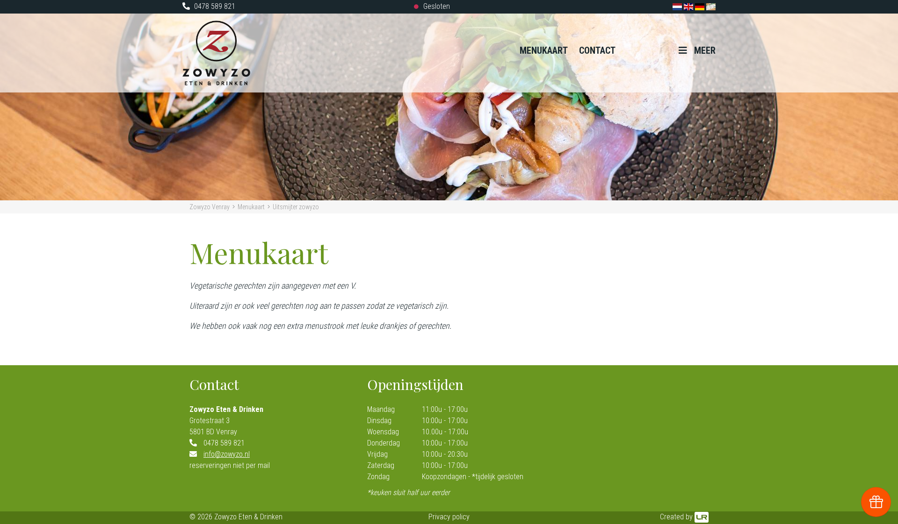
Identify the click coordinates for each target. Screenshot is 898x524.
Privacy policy (449, 516)
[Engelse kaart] (689, 6)
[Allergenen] (711, 6)
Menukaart (544, 50)
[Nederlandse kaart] (678, 6)
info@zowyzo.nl (226, 454)
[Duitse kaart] (700, 6)
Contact (597, 50)
